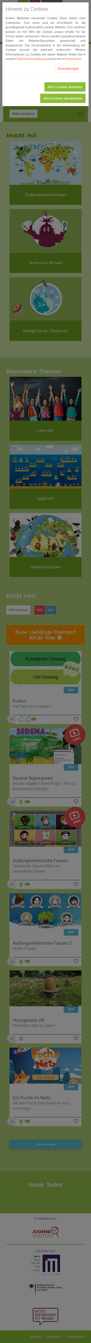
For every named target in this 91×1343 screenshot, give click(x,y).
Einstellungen (69, 68)
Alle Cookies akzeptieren (62, 98)
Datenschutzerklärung (31, 59)
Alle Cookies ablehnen (65, 87)
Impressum (73, 59)
